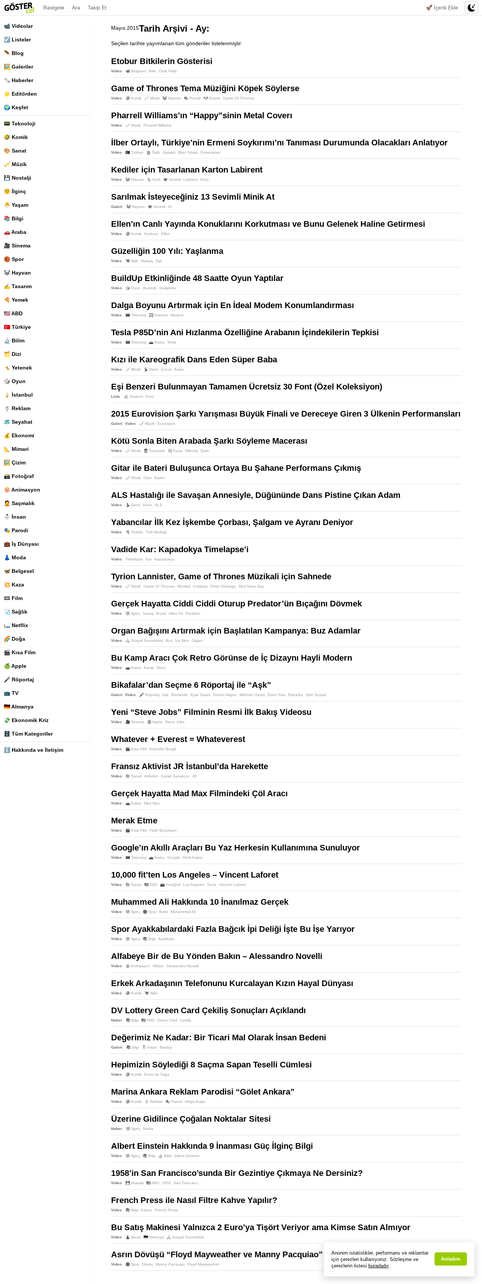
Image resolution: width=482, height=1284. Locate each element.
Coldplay (200, 586)
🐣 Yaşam (16, 205)
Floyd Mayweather (203, 1264)
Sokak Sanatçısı (175, 776)
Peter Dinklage (223, 586)
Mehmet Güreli (252, 695)
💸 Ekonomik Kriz (26, 720)
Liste (115, 396)
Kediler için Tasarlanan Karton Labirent (186, 169)
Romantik (179, 695)
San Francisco (186, 1183)
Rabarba (295, 695)
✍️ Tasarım (18, 286)
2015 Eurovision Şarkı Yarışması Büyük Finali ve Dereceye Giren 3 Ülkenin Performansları (286, 413)
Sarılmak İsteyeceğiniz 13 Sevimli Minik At (193, 197)
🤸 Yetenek (18, 368)
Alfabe (158, 966)
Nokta (148, 1129)
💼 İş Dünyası (21, 544)
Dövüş (147, 1264)
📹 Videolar (18, 26)
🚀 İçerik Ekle (442, 8)
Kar (149, 559)
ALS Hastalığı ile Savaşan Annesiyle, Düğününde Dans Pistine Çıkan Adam (256, 495)
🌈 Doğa (14, 639)
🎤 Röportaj (19, 679)
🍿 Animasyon (22, 490)
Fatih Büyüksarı (163, 830)
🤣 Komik (16, 137)
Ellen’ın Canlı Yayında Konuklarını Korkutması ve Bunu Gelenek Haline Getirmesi (268, 224)
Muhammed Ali (183, 912)
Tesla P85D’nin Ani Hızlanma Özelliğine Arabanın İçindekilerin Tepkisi (245, 332)
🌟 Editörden (20, 94)
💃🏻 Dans (150, 369)
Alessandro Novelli (182, 966)
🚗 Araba (15, 232)
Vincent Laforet (232, 884)
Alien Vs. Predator (184, 613)
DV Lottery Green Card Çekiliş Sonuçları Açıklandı (208, 1010)
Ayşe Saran (200, 695)
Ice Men (182, 640)
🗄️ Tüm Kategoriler (28, 734)
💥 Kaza (14, 585)
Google (173, 857)
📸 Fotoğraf (19, 476)
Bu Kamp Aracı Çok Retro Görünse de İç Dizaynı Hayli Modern (231, 658)
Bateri (159, 478)
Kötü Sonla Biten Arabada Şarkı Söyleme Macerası (209, 441)
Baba (179, 369)
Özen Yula (276, 695)
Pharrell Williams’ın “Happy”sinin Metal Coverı (201, 115)
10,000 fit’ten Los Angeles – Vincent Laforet (194, 874)
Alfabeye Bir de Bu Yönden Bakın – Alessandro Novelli (216, 956)
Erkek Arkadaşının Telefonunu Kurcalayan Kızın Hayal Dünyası (232, 983)
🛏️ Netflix (16, 625)
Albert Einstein (187, 1156)
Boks (163, 912)
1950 (166, 1183)
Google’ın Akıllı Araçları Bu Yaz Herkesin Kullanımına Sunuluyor (235, 847)
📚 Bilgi (13, 218)
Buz (169, 640)
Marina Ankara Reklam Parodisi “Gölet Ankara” (202, 1091)
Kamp (149, 668)
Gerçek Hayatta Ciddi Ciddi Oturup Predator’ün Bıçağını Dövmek (236, 603)
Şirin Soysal (316, 695)
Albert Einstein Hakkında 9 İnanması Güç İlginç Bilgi (212, 1146)
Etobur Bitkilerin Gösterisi (161, 61)
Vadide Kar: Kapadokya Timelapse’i (180, 549)
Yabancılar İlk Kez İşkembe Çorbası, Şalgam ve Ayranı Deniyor (232, 522)
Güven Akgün (225, 695)
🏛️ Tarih (153, 152)
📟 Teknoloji (19, 124)
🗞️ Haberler (18, 80)
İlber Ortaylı (188, 152)
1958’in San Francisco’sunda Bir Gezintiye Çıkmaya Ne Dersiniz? (237, 1173)
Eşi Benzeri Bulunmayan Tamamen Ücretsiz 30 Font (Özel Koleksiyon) (246, 386)
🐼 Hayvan (17, 273)
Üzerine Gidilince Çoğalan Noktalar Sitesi (191, 1119)
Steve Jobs (175, 722)
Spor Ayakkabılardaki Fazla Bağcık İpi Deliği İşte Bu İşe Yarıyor (233, 929)
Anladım (451, 1259)
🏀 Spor (14, 259)
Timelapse (134, 559)
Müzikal (183, 586)
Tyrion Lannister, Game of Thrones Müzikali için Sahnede (221, 576)
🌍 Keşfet (16, 107)
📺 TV (11, 693)
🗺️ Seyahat (18, 422)
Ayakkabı (166, 939)
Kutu (204, 179)
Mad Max (152, 803)
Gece (212, 884)
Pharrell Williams (157, 125)
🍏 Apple (15, 666)
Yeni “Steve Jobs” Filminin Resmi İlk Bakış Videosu (211, 712)
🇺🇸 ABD (13, 313)
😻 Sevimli (172, 179)
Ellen (165, 234)
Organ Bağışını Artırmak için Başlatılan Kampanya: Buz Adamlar (236, 630)
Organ (197, 640)
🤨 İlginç (15, 191)
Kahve (146, 1210)
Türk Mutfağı (156, 532)
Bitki (152, 71)
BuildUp (150, 288)
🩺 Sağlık (15, 612)
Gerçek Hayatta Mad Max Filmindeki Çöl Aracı (199, 793)
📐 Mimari (16, 449)
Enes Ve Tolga (156, 1074)
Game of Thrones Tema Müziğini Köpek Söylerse (205, 88)
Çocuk (166, 369)
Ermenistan (210, 152)
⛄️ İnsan (15, 517)
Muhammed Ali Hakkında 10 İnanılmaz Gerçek (199, 902)
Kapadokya (164, 559)
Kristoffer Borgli (162, 749)
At (170, 207)
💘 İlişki (131, 261)
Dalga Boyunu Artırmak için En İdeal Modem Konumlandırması (232, 305)
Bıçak (161, 613)
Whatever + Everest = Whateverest (178, 739)
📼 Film (13, 598)
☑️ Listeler (17, 40)
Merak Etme (134, 820)
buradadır (378, 1266)
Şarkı (204, 451)
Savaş (148, 613)
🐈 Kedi (153, 179)
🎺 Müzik (15, 164)
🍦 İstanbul (18, 395)
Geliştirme (167, 288)
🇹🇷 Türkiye (17, 327)
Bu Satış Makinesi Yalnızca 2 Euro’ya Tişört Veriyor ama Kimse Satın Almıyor (260, 1227)
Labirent (190, 179)
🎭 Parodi (16, 530)
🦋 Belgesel (19, 571)
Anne (147, 505)
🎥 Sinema (17, 246)
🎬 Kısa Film (19, 652)
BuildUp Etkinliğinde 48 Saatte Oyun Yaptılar (197, 278)
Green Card (167, 1020)
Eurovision (166, 423)
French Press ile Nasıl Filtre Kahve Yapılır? (194, 1200)
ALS (158, 505)
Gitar (147, 478)
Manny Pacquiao (170, 1264)
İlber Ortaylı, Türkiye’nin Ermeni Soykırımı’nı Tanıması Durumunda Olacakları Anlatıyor (279, 142)
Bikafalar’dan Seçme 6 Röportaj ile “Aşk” (191, 685)
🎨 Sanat (15, 151)
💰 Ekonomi (19, 435)
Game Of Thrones (238, 98)
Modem (177, 315)
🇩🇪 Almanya (19, 707)
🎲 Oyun (15, 381)
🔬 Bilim (14, 340)
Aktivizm (151, 776)
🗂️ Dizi (12, 354)
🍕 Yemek (16, 300)
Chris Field (168, 71)
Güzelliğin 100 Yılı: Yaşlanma (167, 251)
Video (116, 71)
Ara (76, 8)
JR (194, 776)
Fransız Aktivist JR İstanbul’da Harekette (189, 766)
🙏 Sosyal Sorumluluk (144, 640)
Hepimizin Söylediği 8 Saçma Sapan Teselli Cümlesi (211, 1064)
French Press (166, 1210)
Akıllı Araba (192, 857)
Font (150, 396)
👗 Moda (15, 557)
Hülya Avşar (195, 1101)
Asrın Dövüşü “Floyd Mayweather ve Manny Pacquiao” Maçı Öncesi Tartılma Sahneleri (278, 1254)
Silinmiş (191, 451)
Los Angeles (193, 884)
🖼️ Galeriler (18, 67)
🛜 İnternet (158, 315)
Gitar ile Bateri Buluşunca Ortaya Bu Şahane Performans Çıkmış (236, 468)
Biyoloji (166, 1047)
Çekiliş (185, 1020)
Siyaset (169, 152)
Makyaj (147, 261)
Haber (116, 1020)
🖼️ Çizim (15, 463)
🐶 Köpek (211, 98)
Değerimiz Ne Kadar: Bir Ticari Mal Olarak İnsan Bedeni (218, 1037)
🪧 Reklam (17, 408)
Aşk (159, 261)
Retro (161, 668)
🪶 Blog (14, 53)
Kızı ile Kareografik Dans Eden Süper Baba (194, 359)
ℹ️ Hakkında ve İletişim (33, 750)
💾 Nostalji (17, 178)
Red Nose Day (251, 586)
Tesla (171, 342)
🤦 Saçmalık (19, 503)
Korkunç (151, 234)
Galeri (116, 207)
